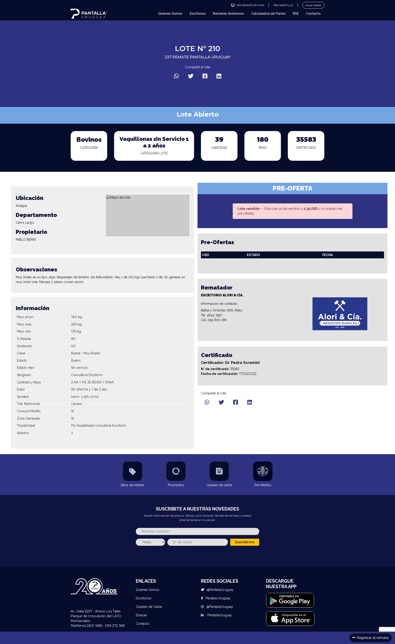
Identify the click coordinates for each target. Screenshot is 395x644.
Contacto (313, 13)
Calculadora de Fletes (268, 13)
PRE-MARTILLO (283, 5)
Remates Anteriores (228, 13)
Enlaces (141, 615)
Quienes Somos (170, 13)
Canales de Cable (149, 607)
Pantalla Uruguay (217, 598)
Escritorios (198, 13)
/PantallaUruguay (219, 615)
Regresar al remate (372, 638)
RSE (296, 13)
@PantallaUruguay (220, 590)
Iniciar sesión (313, 5)
